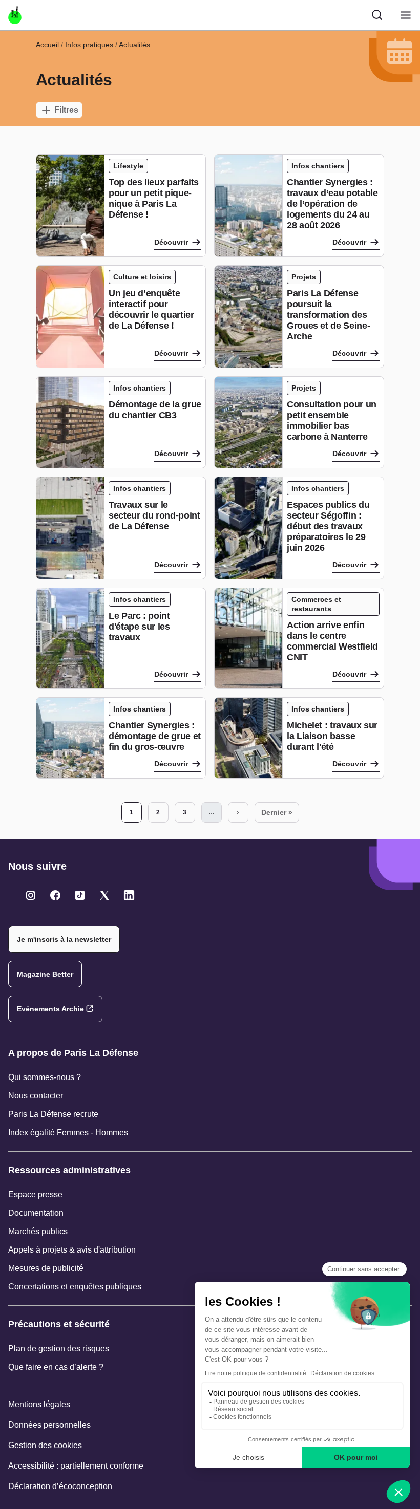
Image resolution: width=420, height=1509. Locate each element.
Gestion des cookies (45, 1445)
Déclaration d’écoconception (60, 1486)
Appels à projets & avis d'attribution (72, 1249)
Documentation (36, 1213)
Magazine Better (45, 974)
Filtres (66, 109)
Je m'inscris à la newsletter (64, 939)
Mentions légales (39, 1404)
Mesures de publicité (45, 1268)
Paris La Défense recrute (53, 1114)
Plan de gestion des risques (58, 1348)
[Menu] (406, 15)
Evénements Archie (50, 1009)
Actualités (134, 44)
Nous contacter (35, 1095)
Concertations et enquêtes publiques (74, 1286)
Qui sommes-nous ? (44, 1077)
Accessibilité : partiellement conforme (75, 1465)
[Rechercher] (377, 15)
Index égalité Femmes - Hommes (68, 1132)
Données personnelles (49, 1424)
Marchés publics (38, 1231)
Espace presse (35, 1194)
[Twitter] (31, 895)
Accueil (47, 44)
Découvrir (171, 242)
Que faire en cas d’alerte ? (55, 1367)
